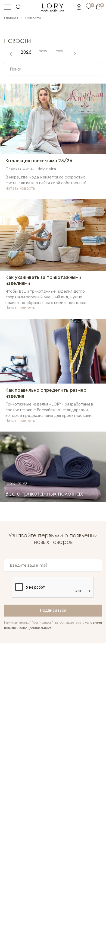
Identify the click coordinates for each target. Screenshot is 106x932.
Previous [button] (11, 53)
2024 (60, 51)
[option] (26, 53)
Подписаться (53, 610)
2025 (43, 51)
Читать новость (20, 188)
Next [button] (74, 53)
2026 (26, 52)
